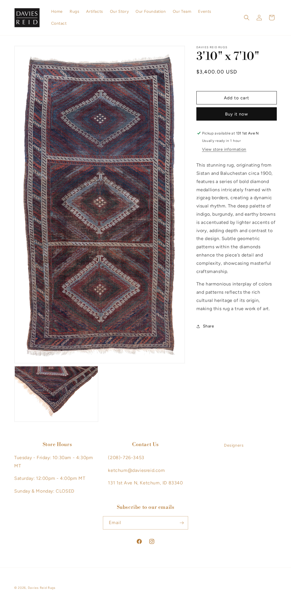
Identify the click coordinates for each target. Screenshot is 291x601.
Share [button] (208, 326)
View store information (224, 149)
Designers (234, 445)
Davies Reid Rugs (41, 588)
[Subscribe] (181, 522)
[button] (246, 17)
